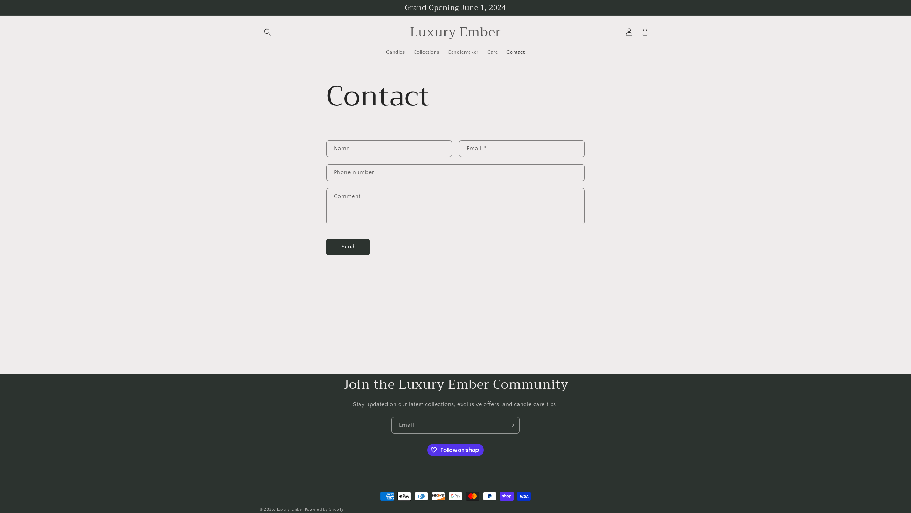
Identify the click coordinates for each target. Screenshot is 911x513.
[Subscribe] (511, 425)
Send (348, 247)
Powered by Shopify (324, 509)
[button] (267, 32)
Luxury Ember (290, 509)
